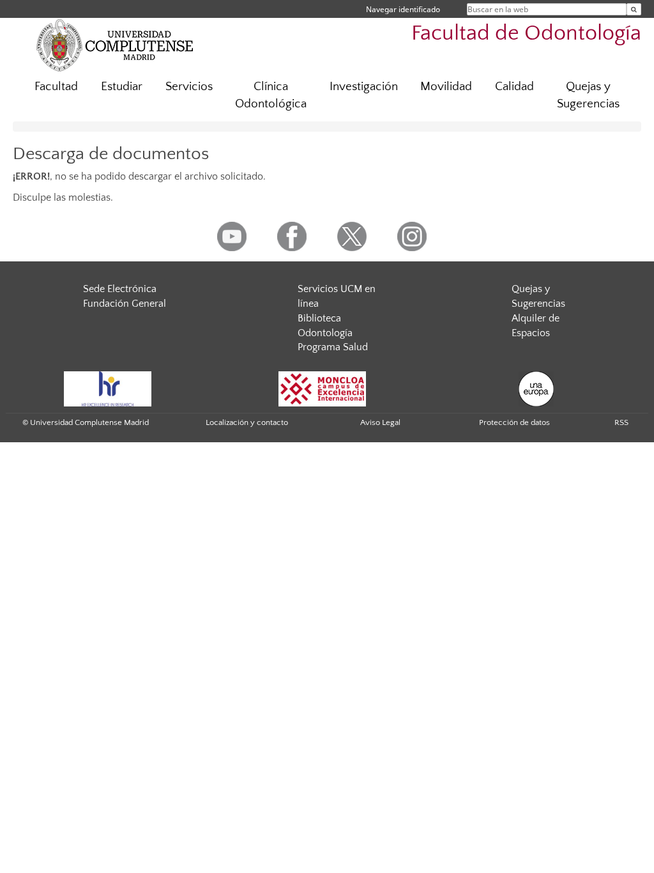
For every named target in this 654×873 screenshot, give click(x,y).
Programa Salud (333, 347)
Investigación (364, 86)
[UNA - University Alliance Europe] (536, 388)
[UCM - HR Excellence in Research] (108, 388)
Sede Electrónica (119, 289)
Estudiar (121, 86)
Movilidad (446, 86)
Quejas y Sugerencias (588, 95)
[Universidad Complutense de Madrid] (115, 44)
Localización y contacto (247, 422)
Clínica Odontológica (271, 95)
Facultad (56, 86)
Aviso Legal (380, 422)
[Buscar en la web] (634, 9)
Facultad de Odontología (526, 33)
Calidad (514, 86)
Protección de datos (514, 422)
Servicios (189, 86)
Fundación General (124, 303)
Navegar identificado (403, 9)
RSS (621, 422)
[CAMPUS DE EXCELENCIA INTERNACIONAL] (322, 388)
